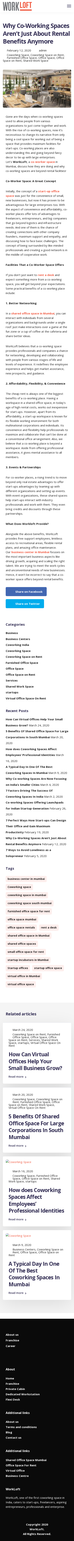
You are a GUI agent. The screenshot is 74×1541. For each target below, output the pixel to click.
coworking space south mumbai (30, 903)
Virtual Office (15, 1470)
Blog (9, 1432)
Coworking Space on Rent (47, 55)
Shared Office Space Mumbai (26, 1460)
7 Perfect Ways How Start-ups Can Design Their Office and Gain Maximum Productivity (36, 826)
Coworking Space (18, 55)
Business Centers (18, 639)
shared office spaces (22, 943)
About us (12, 1334)
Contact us (13, 1437)
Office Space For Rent (21, 1465)
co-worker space (43, 162)
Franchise (12, 1340)
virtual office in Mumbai (24, 976)
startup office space (48, 968)
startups (12, 692)
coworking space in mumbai (27, 895)
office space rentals (21, 927)
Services (12, 680)
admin (43, 50)
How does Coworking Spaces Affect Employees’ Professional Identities (36, 1200)
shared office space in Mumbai (32, 313)
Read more (16, 1076)
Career (10, 1346)
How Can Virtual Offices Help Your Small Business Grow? (35, 1061)
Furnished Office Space (22, 58)
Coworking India (17, 645)
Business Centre (17, 1476)
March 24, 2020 (23, 1030)
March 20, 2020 (23, 1094)
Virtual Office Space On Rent (26, 698)
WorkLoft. (37, 1529)
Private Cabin (15, 1389)
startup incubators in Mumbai (28, 960)
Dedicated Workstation (23, 1394)
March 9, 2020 (22, 1245)
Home (10, 1378)
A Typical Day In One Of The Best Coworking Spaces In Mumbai (34, 1274)
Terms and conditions (21, 1427)
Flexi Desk (13, 1399)
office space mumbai (22, 919)
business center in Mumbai (30, 552)
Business (12, 633)
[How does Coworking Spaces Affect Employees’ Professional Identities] (18, 1161)
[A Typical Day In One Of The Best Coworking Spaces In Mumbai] (18, 1235)
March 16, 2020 (23, 1171)
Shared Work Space (35, 60)
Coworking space (19, 887)
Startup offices (18, 968)
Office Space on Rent (20, 674)
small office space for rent (26, 952)
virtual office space (21, 984)
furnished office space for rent (29, 911)
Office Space (46, 58)
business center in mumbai (26, 879)
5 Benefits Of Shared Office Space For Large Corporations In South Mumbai (36, 1126)
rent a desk (46, 275)
